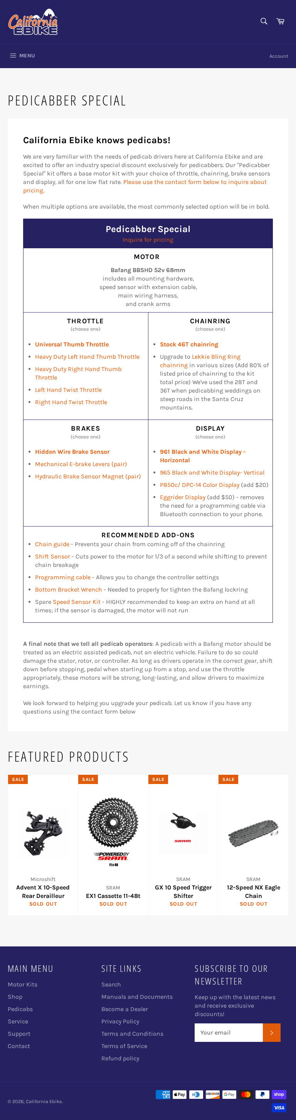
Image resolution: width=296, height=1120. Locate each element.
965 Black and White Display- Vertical (212, 472)
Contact (19, 1046)
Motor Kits (22, 984)
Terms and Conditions (132, 1033)
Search (111, 984)
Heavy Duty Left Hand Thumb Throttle (87, 356)
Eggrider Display (182, 497)
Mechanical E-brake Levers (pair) (81, 464)
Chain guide (52, 544)
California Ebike (44, 1101)
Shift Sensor (52, 556)
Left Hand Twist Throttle (68, 389)
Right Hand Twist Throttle (71, 402)
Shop (15, 996)
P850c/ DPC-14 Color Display (200, 484)
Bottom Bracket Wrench (68, 589)
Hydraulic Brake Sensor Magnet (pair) (88, 476)
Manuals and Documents (137, 996)
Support (19, 1033)
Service (18, 1021)
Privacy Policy (120, 1021)
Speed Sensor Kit (77, 601)
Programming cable (63, 577)
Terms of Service (124, 1046)
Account (278, 56)
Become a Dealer (124, 1009)
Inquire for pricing (148, 239)
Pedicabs (20, 1009)
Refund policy (120, 1058)
